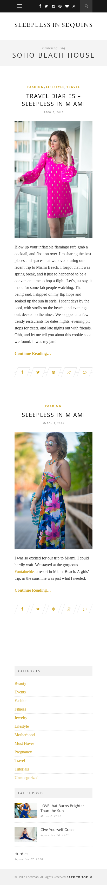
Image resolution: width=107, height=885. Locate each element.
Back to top (77, 877)
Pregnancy (23, 752)
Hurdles (21, 853)
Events (20, 692)
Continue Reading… (33, 353)
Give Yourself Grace (58, 829)
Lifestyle (55, 87)
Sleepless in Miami (53, 414)
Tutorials (22, 769)
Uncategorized (26, 777)
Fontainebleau (26, 571)
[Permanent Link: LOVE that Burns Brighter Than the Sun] (26, 816)
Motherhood (25, 735)
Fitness (20, 709)
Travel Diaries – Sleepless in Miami (53, 99)
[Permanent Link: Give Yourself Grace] (26, 841)
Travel (73, 87)
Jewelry (21, 717)
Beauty (20, 683)
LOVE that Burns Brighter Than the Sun (62, 808)
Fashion (35, 87)
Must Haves (24, 743)
